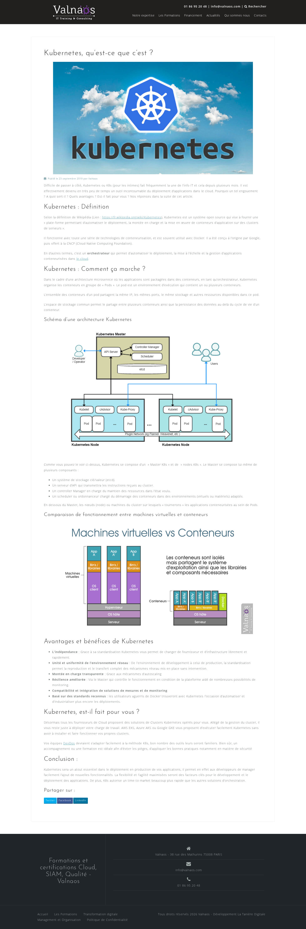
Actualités (213, 15)
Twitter (50, 800)
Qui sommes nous (237, 15)
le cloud (82, 259)
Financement (193, 15)
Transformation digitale (100, 914)
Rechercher (256, 6)
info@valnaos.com (188, 870)
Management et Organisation (59, 920)
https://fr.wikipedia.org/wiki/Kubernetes (131, 217)
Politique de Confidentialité (107, 920)
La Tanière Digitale (251, 914)
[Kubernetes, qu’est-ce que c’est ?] (153, 118)
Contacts (260, 15)
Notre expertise (143, 15)
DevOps (69, 743)
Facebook (65, 800)
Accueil (42, 914)
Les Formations (169, 15)
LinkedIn (80, 800)
